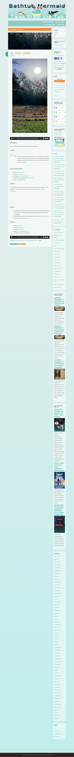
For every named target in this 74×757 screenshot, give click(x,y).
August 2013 (56, 718)
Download (26, 240)
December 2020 (57, 624)
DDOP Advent (57, 242)
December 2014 (57, 704)
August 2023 (57, 596)
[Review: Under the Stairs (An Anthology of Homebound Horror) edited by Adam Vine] (59, 532)
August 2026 (57, 556)
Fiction (19, 244)
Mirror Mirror (57, 274)
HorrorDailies (57, 254)
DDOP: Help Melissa (24, 176)
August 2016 (56, 693)
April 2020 (56, 644)
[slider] (47, 138)
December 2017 (57, 675)
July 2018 (56, 670)
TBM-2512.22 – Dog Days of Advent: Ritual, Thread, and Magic (59, 212)
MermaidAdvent (57, 271)
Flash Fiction (23, 244)
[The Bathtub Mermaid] (37, 19)
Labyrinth (31, 178)
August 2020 (57, 633)
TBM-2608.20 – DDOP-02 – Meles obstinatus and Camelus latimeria (59, 158)
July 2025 (56, 576)
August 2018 (56, 667)
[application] (30, 138)
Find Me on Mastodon (58, 55)
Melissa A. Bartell (59, 65)
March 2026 (57, 562)
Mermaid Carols (57, 262)
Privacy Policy (60, 25)
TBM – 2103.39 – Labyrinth (20, 53)
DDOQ (55, 245)
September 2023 (57, 593)
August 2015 (56, 701)
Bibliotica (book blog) (48, 22)
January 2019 (57, 656)
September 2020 (57, 630)
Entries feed (56, 730)
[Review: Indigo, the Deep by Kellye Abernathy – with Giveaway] (59, 488)
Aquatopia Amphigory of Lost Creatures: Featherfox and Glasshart (59, 301)
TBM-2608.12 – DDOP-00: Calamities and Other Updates (59, 173)
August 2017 (56, 681)
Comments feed (57, 733)
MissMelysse (21, 227)
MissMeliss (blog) (60, 22)
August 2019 (56, 653)
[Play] (12, 138)
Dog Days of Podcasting (59, 248)
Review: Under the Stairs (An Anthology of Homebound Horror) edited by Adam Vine (59, 509)
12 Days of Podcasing (58, 232)
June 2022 (56, 607)
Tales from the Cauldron (59, 284)
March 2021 (56, 621)
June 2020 (56, 638)
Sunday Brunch (57, 277)
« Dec (55, 95)
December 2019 (57, 647)
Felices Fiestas (57, 251)
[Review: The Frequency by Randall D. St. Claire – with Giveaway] (59, 431)
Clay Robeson (21, 172)
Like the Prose (57, 259)
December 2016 (57, 684)
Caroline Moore (49, 755)
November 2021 (57, 610)
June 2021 (56, 616)
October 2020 (57, 627)
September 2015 (57, 698)
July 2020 (56, 636)
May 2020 (56, 641)
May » (58, 95)
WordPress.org (57, 736)
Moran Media (46, 216)
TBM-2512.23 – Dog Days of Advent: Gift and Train (59, 206)
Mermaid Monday (58, 268)
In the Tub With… (57, 257)
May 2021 (56, 619)
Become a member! (58, 45)
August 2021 (56, 613)
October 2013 (57, 715)
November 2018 (57, 661)
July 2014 (56, 712)
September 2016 (57, 690)
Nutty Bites (20, 174)
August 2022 (57, 604)
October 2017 (57, 678)
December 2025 (57, 565)
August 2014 (56, 710)
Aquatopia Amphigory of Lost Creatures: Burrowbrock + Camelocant (59, 363)
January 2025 (57, 579)
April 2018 (56, 673)
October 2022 (57, 602)
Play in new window (18, 240)
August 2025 (57, 573)
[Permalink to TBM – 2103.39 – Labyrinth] (29, 49)
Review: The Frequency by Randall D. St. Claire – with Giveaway (58, 413)
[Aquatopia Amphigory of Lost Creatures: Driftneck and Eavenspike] (59, 339)
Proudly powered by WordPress (28, 755)
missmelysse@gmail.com (23, 231)
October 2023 (57, 590)
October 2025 (57, 567)
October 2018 (57, 664)
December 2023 (57, 587)
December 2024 (57, 582)
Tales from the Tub (13, 244)
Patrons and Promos (49, 25)
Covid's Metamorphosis (59, 240)
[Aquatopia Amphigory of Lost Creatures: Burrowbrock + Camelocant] (59, 379)
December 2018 (57, 658)
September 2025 (57, 570)
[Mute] (43, 138)
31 (59, 92)
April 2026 (56, 559)
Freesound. (27, 218)
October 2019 (57, 650)
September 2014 (57, 707)
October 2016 (57, 687)
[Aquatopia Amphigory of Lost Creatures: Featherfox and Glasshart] (59, 310)
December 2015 (57, 695)
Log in (55, 728)
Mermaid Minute (57, 265)
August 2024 (57, 584)
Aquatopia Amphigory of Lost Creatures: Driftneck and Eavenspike (59, 329)
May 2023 (56, 599)
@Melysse (20, 225)
